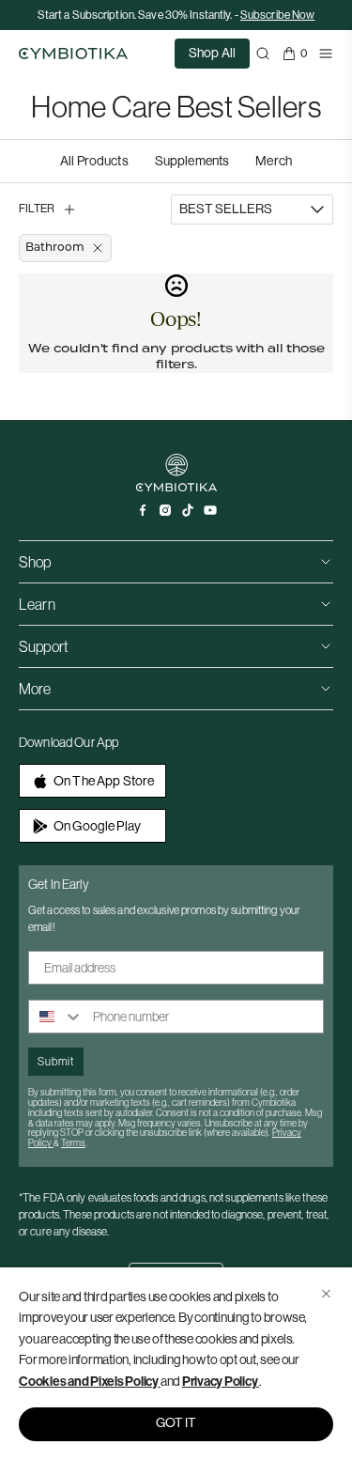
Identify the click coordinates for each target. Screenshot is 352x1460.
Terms (73, 1143)
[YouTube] (210, 510)
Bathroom (54, 248)
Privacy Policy (220, 1382)
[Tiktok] (187, 510)
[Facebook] (142, 510)
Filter (36, 208)
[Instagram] (165, 510)
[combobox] (56, 1017)
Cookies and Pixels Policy (89, 1382)
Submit (56, 1061)
